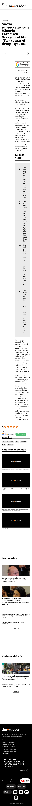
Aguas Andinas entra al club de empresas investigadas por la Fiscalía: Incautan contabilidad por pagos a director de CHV (15, 510)
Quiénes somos (6, 740)
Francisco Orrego (7, 441)
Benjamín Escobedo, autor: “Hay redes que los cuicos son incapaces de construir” (25, 266)
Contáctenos (5, 753)
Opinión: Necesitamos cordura (7, 528)
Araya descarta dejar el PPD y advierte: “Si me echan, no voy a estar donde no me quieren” (16, 615)
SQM (3, 445)
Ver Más (15, 628)
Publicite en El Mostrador (9, 749)
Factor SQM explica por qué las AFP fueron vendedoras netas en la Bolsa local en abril (15, 470)
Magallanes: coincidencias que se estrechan (13, 623)
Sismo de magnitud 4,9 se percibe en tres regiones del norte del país (25, 182)
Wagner (10, 445)
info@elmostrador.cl (16, 736)
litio (17, 441)
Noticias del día (12, 656)
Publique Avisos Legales (9, 751)
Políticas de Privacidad (8, 746)
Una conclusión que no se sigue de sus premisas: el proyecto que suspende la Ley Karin (25, 311)
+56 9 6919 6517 (6, 736)
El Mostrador (6, 53)
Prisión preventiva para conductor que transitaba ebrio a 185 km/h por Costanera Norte (16, 678)
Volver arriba (5, 781)
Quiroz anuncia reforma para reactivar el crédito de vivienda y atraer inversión (15, 580)
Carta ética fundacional (9, 742)
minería (23, 441)
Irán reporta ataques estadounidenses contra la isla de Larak (16, 686)
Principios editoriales (8, 744)
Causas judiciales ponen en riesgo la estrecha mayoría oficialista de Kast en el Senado (25, 221)
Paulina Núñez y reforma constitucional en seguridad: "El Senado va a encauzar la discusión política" (15, 601)
